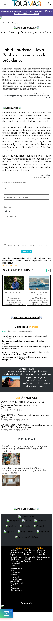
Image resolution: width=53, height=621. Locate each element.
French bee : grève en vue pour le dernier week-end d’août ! (25, 337)
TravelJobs (15, 577)
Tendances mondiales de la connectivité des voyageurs (23, 342)
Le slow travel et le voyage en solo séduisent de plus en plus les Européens (25, 353)
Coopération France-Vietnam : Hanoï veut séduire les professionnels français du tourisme (25, 448)
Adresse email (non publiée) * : (17, 197)
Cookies (27, 561)
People (15, 23)
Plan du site (29, 557)
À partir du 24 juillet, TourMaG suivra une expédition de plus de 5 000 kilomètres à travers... (36, 381)
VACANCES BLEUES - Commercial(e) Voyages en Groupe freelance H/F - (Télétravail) (22, 405)
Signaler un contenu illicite (29, 552)
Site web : (8, 207)
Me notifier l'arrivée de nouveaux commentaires (28, 245)
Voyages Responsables (16, 590)
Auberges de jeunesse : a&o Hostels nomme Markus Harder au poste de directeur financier (14, 300)
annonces (26, 398)
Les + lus (11, 331)
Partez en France (15, 574)
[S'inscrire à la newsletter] (6, 613)
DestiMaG (15, 559)
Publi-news (26, 439)
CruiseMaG (15, 557)
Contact (41, 550)
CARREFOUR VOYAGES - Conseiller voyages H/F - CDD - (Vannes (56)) (26, 426)
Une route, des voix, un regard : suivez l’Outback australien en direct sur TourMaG (26, 372)
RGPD (27, 559)
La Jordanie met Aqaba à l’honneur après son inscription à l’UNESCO (24, 358)
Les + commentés (25, 331)
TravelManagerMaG (16, 580)
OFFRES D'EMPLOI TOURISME (14, 410)
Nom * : (7, 188)
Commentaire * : (11, 216)
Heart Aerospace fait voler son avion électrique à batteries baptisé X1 (26, 348)
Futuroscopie (16, 561)
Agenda (41, 555)
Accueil (5, 23)
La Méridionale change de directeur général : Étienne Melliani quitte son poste (39, 300)
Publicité (41, 553)
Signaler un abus (9, 265)
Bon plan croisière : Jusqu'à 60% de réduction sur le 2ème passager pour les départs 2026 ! (24, 470)
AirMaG (14, 550)
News (3, 331)
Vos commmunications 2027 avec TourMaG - (26, 12)
